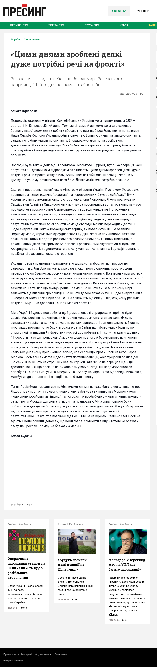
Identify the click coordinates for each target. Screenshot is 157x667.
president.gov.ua (21, 504)
